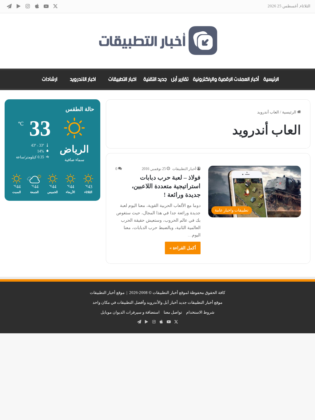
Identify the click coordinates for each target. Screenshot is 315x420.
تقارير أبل (180, 79)
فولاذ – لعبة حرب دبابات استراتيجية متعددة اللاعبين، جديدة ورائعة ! (166, 186)
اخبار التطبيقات (122, 79)
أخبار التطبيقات (184, 169)
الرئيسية (271, 79)
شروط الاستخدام (200, 312)
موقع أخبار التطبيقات (107, 292)
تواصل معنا (173, 312)
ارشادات (50, 79)
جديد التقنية (155, 79)
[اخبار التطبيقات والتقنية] (157, 41)
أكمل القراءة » (182, 248)
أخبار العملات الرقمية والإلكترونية (226, 79)
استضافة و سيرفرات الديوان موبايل (130, 312)
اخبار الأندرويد (83, 79)
